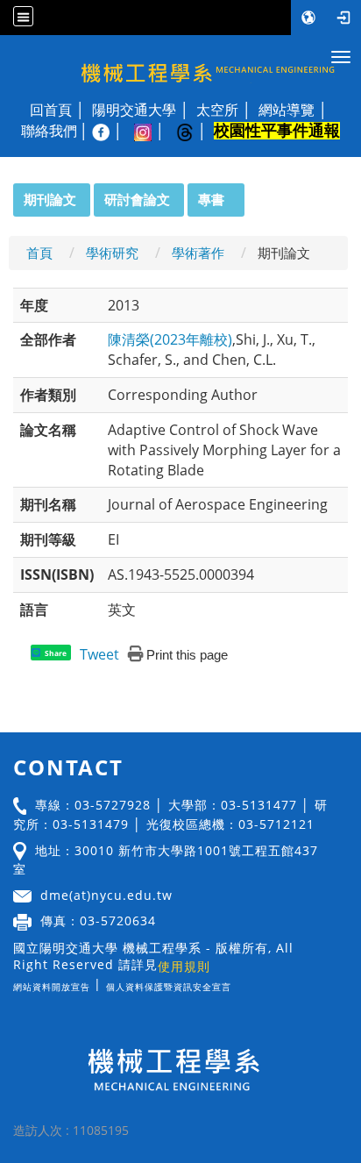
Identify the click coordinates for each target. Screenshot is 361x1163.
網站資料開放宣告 (51, 987)
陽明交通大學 (134, 110)
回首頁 (51, 110)
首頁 (39, 252)
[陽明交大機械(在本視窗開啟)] (180, 64)
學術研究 (112, 252)
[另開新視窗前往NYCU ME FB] (109, 131)
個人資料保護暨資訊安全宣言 (168, 987)
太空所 (217, 110)
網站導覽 (286, 110)
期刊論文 (50, 199)
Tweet (99, 654)
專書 (211, 199)
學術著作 (198, 252)
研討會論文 (137, 199)
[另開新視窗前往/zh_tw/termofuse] (235, 983)
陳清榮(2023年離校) (170, 339)
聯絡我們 (49, 131)
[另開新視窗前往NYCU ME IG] (151, 131)
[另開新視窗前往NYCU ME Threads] (193, 131)
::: (5, 193)
